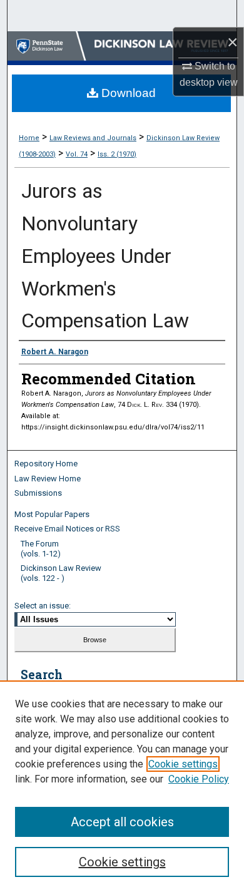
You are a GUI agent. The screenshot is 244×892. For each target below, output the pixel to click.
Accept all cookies (122, 821)
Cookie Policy (198, 779)
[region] (122, 786)
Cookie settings (183, 764)
